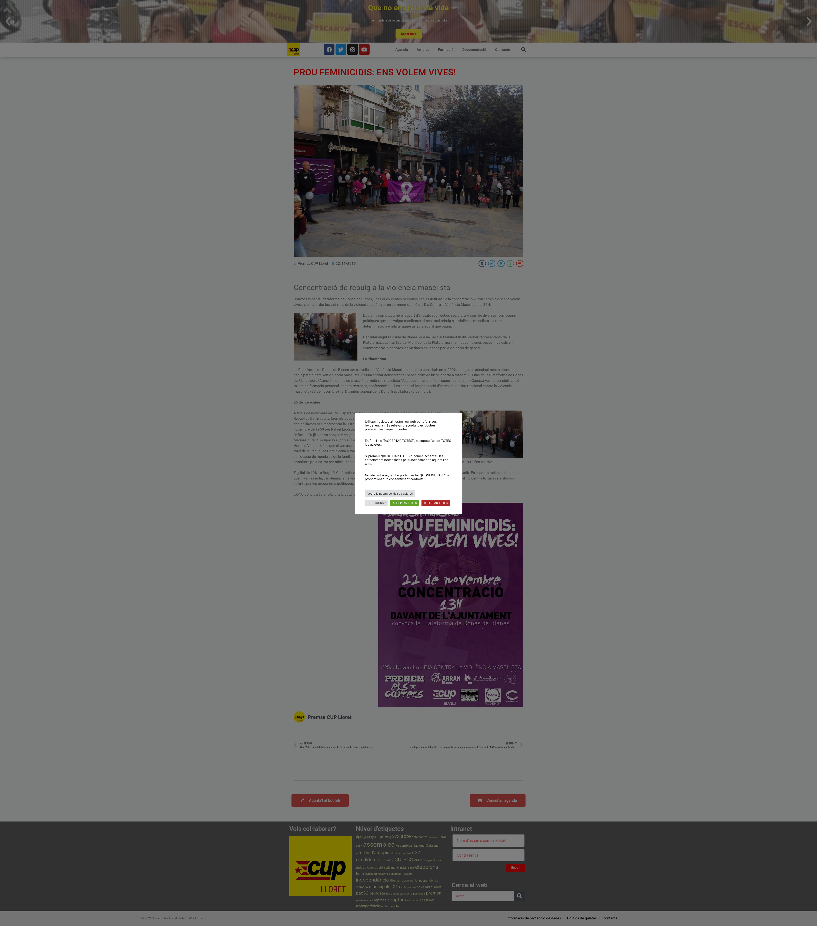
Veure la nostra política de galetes (390, 493)
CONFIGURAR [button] (376, 503)
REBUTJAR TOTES (436, 503)
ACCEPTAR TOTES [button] (405, 503)
